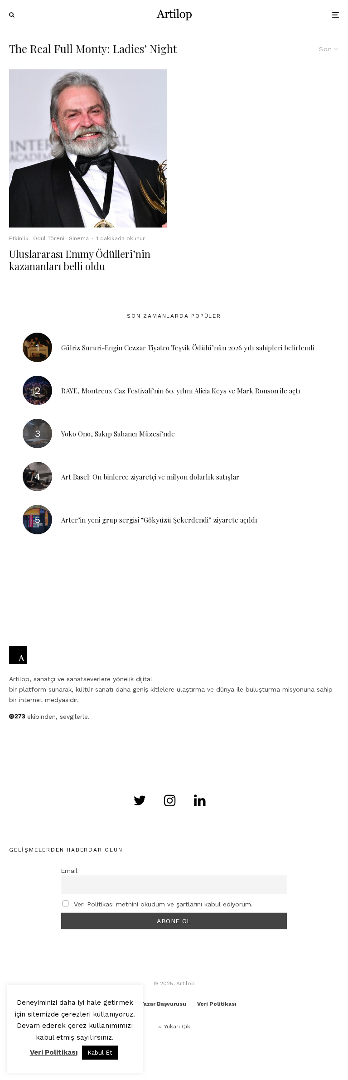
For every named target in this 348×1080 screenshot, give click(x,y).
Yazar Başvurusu (163, 1004)
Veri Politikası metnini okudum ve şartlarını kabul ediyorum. (163, 904)
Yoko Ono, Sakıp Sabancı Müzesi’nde (118, 434)
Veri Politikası (217, 1004)
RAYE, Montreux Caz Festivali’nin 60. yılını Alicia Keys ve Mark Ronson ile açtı (180, 391)
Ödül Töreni (48, 238)
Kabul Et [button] (99, 1052)
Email (69, 870)
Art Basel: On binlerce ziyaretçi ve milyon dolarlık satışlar (150, 477)
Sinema (79, 238)
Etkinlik (19, 238)
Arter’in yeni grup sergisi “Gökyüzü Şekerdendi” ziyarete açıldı (159, 520)
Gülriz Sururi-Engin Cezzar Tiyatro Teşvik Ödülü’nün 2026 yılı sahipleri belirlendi (187, 348)
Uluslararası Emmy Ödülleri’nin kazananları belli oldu (79, 260)
